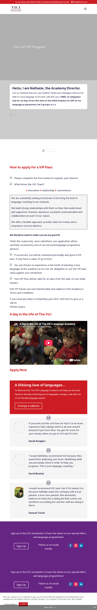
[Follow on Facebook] (70, 546)
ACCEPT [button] (23, 604)
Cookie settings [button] (10, 604)
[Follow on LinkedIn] (81, 546)
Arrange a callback (28, 405)
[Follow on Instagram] (76, 546)
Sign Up (21, 546)
